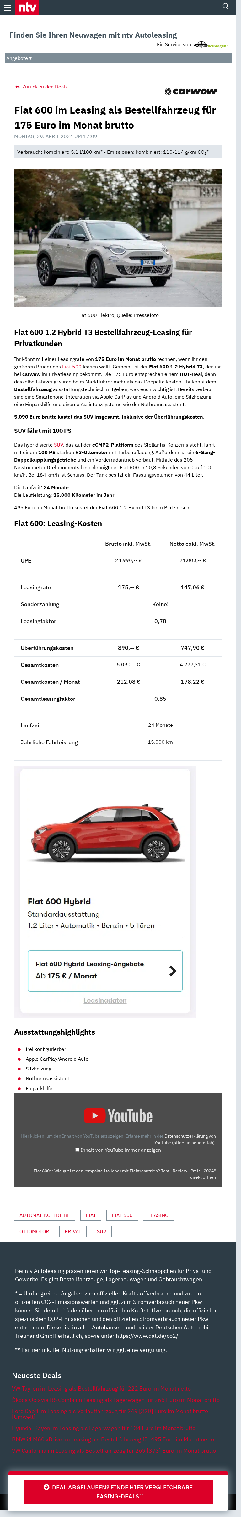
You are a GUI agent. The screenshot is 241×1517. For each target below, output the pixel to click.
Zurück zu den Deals (44, 86)
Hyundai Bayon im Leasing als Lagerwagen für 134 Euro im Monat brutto (103, 1428)
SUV (58, 445)
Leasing (158, 1215)
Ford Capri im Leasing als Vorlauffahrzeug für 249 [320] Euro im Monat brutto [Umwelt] (110, 1413)
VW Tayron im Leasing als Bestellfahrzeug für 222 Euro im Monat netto (101, 1388)
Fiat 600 (122, 1215)
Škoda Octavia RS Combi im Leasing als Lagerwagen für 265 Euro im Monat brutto (116, 1399)
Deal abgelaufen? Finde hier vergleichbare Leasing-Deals (121, 1491)
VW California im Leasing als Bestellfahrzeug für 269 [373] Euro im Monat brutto (114, 1450)
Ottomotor (34, 1231)
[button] (27, 7)
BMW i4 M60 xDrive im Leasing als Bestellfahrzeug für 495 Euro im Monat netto (113, 1439)
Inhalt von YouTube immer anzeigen (121, 1150)
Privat (73, 1231)
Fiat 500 (72, 366)
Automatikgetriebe (44, 1215)
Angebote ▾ (19, 58)
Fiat (91, 1215)
